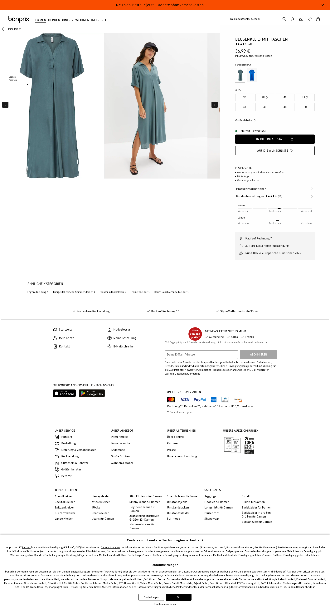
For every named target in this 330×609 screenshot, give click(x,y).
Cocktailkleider (65, 502)
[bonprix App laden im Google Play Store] (92, 393)
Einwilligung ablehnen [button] (165, 604)
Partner (26, 547)
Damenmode (119, 437)
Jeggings (210, 496)
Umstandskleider (178, 513)
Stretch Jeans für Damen (183, 496)
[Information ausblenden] (322, 5)
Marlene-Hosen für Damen (141, 526)
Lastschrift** (227, 406)
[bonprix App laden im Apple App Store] (64, 393)
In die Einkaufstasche (272, 139)
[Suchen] (284, 19)
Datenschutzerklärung (187, 374)
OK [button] (178, 597)
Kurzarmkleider (65, 513)
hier (96, 555)
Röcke (96, 507)
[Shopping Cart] (318, 19)
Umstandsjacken (178, 507)
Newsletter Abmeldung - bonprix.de (205, 370)
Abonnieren (258, 354)
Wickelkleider (101, 502)
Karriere (172, 443)
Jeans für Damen (103, 519)
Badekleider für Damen (256, 507)
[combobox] (256, 19)
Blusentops (212, 513)
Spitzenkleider (64, 507)
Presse (171, 450)
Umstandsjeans (177, 502)
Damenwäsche (120, 443)
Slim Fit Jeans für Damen (145, 496)
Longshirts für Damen (218, 507)
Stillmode (173, 519)
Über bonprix (175, 437)
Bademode (118, 450)
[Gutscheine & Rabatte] (301, 19)
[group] (52, 106)
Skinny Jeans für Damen (144, 502)
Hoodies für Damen (216, 502)
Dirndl (246, 496)
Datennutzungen (110, 547)
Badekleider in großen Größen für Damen (256, 514)
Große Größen (120, 456)
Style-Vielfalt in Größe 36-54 (239, 311)
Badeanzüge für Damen (257, 522)
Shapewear (211, 519)
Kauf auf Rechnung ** (165, 311)
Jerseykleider (100, 496)
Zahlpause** (210, 406)
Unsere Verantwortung (182, 456)
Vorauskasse (245, 406)
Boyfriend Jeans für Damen (141, 509)
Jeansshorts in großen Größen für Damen (144, 518)
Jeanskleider (100, 513)
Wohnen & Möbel (122, 463)
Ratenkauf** (192, 406)
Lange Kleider (64, 519)
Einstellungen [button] (151, 597)
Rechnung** (175, 406)
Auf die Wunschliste (272, 150)
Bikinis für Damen (253, 502)
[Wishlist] (309, 19)
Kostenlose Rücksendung (93, 311)
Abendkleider (63, 496)
